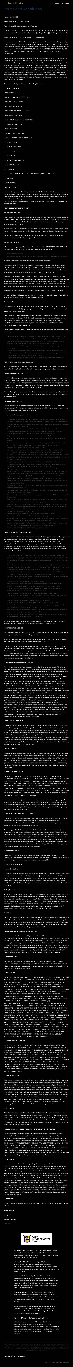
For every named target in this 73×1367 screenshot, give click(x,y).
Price (62, 3)
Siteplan (57, 3)
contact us (21, 37)
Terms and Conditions (19, 1356)
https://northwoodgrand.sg (28, 31)
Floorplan (51, 3)
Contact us (7, 1224)
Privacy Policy (8, 1356)
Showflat (67, 3)
